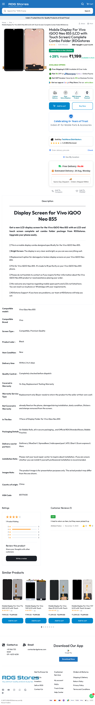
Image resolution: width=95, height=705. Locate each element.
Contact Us (38, 689)
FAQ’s (56, 684)
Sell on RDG (38, 685)
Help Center (58, 692)
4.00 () (63, 44)
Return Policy (78, 681)
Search (87, 11)
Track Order (59, 688)
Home (4, 22)
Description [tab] (47, 201)
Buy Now (82, 106)
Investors (37, 681)
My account (58, 680)
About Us (37, 677)
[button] (59, 191)
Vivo (10, 22)
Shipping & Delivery (80, 677)
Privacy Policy (78, 685)
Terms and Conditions (81, 689)
